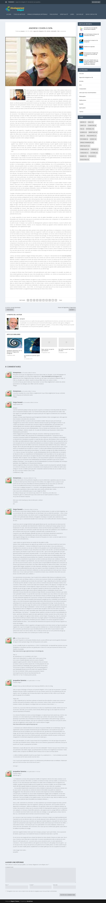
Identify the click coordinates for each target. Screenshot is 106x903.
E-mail (32, 885)
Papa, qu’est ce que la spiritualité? (47, 350)
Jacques (23, 31)
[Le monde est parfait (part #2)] (32, 345)
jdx (14, 638)
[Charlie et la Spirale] (81, 48)
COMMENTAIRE (9, 867)
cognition (92, 125)
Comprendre (82, 89)
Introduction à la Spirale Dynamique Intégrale (90, 28)
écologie (92, 156)
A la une (81, 73)
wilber (83, 156)
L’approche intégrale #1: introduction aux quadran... (28, 2)
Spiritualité (64, 14)
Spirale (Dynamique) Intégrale (37, 14)
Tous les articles (19, 14)
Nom (7, 885)
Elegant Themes (15, 901)
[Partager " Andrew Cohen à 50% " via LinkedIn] (43, 300)
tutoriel (93, 152)
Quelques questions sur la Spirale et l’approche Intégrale (14, 352)
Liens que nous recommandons (87, 92)
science (93, 139)
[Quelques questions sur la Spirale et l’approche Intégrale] (15, 343)
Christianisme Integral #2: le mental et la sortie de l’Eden (91, 54)
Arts (80, 85)
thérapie (94, 149)
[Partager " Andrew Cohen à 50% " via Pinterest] (40, 300)
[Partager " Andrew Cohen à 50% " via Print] (55, 300)
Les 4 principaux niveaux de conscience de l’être (91, 34)
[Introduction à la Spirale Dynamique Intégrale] (81, 29)
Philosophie (54, 14)
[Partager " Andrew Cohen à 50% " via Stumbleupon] (49, 300)
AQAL (90, 122)
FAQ (82, 129)
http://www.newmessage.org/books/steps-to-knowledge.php (28, 651)
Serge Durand (17, 402)
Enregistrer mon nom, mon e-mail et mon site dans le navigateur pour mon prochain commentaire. (32, 891)
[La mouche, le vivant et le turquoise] (81, 41)
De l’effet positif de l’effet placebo (66, 350)
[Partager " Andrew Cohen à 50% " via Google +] (34, 300)
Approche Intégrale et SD (40, 31)
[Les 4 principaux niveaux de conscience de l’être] (81, 35)
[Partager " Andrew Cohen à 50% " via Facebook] (27, 300)
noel (82, 135)
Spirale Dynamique (86, 142)
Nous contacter (91, 14)
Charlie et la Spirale (89, 46)
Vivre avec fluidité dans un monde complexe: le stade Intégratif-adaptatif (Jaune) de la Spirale (91, 62)
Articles (48, 31)
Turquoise (84, 152)
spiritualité (85, 146)
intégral (90, 129)
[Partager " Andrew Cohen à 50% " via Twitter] (31, 300)
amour (83, 122)
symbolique (84, 149)
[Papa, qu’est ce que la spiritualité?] (49, 342)
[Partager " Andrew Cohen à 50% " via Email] (52, 300)
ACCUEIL (8, 14)
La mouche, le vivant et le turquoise (91, 41)
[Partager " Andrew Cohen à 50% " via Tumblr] (37, 300)
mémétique (93, 132)
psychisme (84, 139)
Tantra (81, 111)
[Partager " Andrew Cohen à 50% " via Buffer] (46, 300)
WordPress (30, 901)
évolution (84, 159)
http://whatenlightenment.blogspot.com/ (52, 376)
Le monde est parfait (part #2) (32, 356)
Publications (82, 100)
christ (83, 125)
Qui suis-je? (79, 14)
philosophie (91, 135)
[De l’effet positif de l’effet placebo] (66, 342)
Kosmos (83, 132)
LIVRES (72, 14)
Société (81, 104)
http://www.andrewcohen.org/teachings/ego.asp (25, 724)
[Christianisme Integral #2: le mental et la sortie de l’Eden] (81, 54)
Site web (55, 885)
